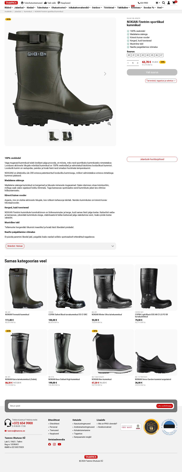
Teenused (54, 430)
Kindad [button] (30, 8)
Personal (53, 427)
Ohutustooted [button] (58, 8)
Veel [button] (159, 8)
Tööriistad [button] (109, 8)
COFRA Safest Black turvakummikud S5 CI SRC (67, 314)
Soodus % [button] (149, 8)
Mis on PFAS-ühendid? (107, 424)
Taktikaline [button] (122, 8)
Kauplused (54, 434)
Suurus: (131, 52)
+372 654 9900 (22, 423)
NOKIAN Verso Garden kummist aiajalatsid (153, 379)
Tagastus (78, 434)
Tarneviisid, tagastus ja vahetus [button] (160, 81)
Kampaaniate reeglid (82, 437)
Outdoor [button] (96, 8)
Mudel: (129, 18)
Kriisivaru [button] (135, 8)
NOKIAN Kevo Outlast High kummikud (64, 379)
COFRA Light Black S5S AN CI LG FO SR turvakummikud (151, 315)
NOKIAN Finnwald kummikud (17, 314)
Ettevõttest (54, 424)
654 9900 (144, 3)
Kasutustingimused (82, 424)
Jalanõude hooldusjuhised (152, 159)
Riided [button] (8, 8)
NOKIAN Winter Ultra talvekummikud (107, 314)
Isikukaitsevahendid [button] (79, 8)
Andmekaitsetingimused (84, 427)
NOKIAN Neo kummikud (102, 379)
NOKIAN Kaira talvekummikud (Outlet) (21, 379)
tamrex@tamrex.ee (16, 431)
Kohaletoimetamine (82, 430)
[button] (168, 2)
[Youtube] (59, 444)
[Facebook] (50, 444)
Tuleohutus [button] (42, 8)
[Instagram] (55, 444)
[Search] (163, 2)
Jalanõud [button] (19, 8)
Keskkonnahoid (104, 427)
